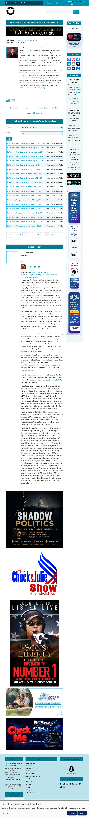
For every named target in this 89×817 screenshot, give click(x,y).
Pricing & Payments (31, 768)
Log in (57, 3)
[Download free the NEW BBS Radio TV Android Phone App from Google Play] (74, 175)
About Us (28, 784)
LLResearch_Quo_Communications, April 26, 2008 (24, 213)
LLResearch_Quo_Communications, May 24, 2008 (24, 195)
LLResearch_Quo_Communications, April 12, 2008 (24, 221)
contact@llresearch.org (28, 365)
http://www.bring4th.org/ (40, 272)
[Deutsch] (75, 1)
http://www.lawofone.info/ (30, 277)
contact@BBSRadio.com (12, 779)
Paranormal (14, 108)
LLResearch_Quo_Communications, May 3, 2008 (24, 208)
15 (52, 234)
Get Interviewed (30, 773)
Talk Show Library (31, 771)
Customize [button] (5, 813)
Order (8, 132)
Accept (82, 813)
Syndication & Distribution (33, 776)
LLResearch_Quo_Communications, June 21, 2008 (24, 178)
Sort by (9, 127)
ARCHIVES (10, 100)
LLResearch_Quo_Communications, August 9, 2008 (25, 161)
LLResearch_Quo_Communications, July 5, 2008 (23, 169)
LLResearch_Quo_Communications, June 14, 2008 (24, 182)
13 (43, 234)
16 (57, 234)
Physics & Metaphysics (41, 108)
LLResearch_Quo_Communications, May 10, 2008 (24, 204)
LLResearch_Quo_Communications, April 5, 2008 (24, 226)
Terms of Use (30, 792)
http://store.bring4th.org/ (29, 275)
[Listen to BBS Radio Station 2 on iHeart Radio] (74, 254)
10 (29, 234)
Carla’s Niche (55, 380)
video (78, 92)
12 (38, 234)
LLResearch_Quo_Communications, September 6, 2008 (26, 143)
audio (78, 85)
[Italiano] (77, 1)
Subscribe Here (75, 328)
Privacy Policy (30, 790)
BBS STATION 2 (74, 135)
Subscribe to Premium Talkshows (18, 3)
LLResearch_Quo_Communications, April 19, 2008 (24, 217)
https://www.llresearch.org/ (36, 88)
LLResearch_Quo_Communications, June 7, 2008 (24, 187)
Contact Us (29, 787)
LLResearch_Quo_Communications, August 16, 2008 (25, 156)
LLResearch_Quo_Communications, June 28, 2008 (24, 174)
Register (50, 3)
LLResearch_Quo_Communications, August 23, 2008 (25, 152)
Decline (72, 813)
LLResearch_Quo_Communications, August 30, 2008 (25, 148)
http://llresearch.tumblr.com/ (48, 275)
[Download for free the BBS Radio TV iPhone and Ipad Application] (74, 183)
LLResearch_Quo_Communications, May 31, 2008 (24, 191)
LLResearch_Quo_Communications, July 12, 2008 (24, 165)
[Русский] (81, 1)
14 (47, 234)
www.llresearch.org (49, 329)
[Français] (73, 1)
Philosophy (26, 108)
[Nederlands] (71, 1)
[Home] (10, 12)
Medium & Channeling (34, 113)
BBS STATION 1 (74, 125)
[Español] (83, 1)
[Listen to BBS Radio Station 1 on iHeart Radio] (74, 240)
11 (33, 234)
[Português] (79, 1)
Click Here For (74, 98)
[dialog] (44, 809)
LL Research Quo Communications (26, 40)
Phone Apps (29, 781)
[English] (69, 1)
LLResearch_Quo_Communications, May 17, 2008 (24, 200)
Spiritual (55, 108)
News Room (29, 779)
